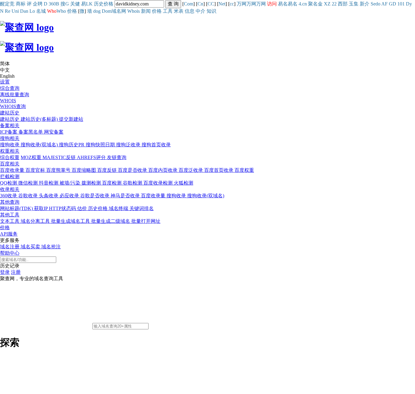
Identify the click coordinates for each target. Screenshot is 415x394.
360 (52, 3)
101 (401, 3)
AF (384, 3)
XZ (327, 3)
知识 (211, 11)
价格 (108, 3)
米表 (178, 11)
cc (232, 3)
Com (188, 3)
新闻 (146, 11)
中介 (200, 11)
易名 (283, 3)
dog (97, 11)
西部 (343, 3)
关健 (75, 3)
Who (61, 11)
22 (334, 3)
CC (211, 3)
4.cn (303, 3)
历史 (99, 3)
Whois (133, 11)
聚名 (313, 3)
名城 (41, 11)
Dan (24, 11)
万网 (241, 3)
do (378, 3)
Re (7, 11)
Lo (32, 11)
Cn (200, 3)
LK (89, 3)
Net (221, 3)
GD (392, 3)
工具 (168, 11)
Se (373, 3)
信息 (189, 11)
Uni (15, 11)
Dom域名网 (114, 11)
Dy (409, 3)
